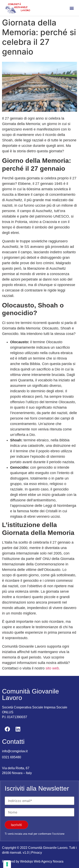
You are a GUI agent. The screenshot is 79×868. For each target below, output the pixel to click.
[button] (71, 8)
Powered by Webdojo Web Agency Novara (32, 861)
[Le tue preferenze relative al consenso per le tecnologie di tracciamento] (7, 864)
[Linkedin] (18, 729)
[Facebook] (7, 729)
